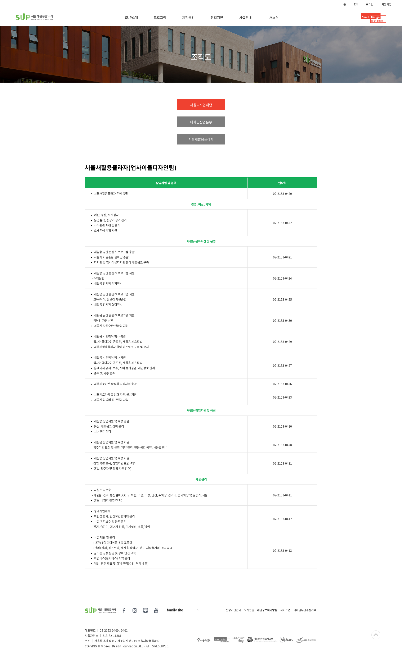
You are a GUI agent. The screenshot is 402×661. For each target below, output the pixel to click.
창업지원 (217, 17)
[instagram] (135, 609)
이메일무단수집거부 (305, 610)
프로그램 (160, 17)
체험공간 (188, 17)
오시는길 (249, 610)
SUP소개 (131, 17)
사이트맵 (285, 610)
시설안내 (245, 17)
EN (356, 4)
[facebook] (124, 609)
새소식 (274, 17)
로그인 (369, 4)
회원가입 (386, 4)
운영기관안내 (233, 610)
